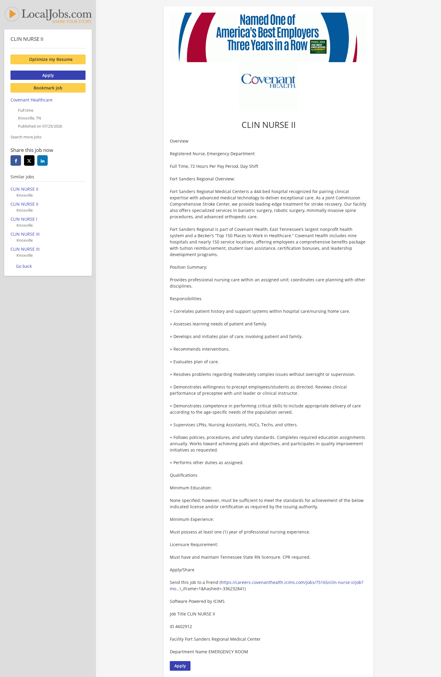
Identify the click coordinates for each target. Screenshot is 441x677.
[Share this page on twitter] (29, 160)
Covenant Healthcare (31, 100)
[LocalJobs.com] (48, 14)
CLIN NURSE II (24, 189)
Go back (24, 266)
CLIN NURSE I (23, 219)
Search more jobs (25, 137)
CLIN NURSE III (25, 234)
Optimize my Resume (51, 59)
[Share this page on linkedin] (42, 160)
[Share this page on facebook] (15, 160)
